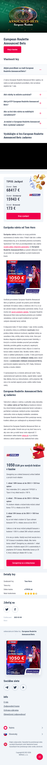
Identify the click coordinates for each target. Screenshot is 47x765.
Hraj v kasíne (12, 49)
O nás (6, 702)
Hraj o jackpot (23, 216)
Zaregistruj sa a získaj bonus (23, 563)
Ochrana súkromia (11, 710)
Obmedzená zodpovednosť (15, 714)
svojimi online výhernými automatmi (16, 247)
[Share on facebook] (15, 609)
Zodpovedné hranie (12, 706)
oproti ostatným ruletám (20, 312)
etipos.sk (25, 435)
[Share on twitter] (7, 609)
